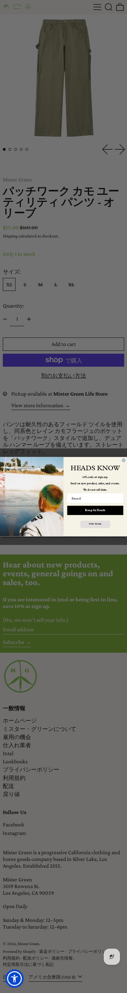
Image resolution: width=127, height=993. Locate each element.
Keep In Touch (95, 510)
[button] (14, 978)
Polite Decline (95, 524)
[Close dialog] (123, 460)
